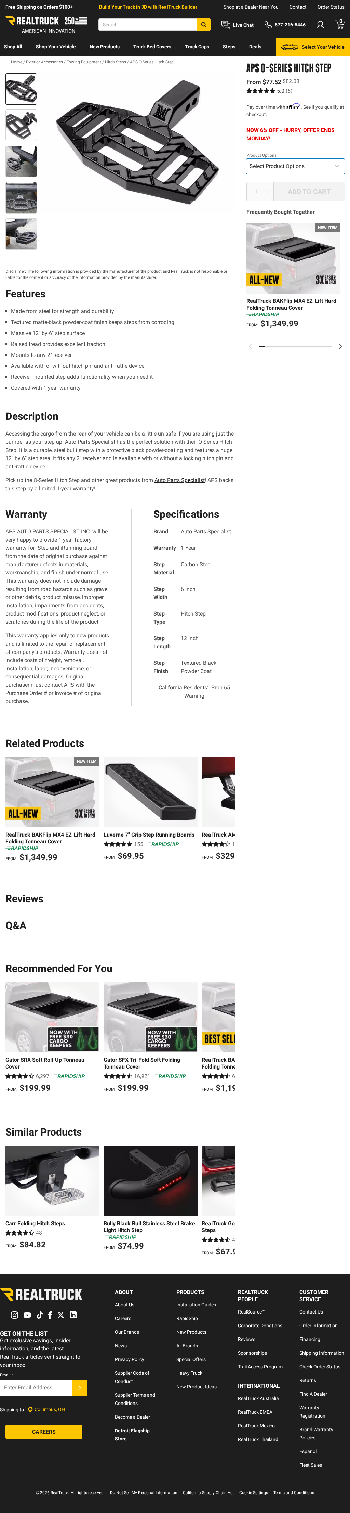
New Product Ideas (196, 1386)
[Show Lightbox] (137, 143)
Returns (307, 1380)
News (121, 1345)
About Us (124, 1304)
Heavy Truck (189, 1373)
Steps (229, 46)
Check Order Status (319, 1366)
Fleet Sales (310, 1465)
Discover (13, 64)
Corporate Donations (260, 1325)
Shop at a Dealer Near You (251, 7)
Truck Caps (197, 46)
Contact (298, 7)
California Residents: (194, 691)
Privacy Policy (129, 1359)
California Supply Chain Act (208, 1492)
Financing (309, 1339)
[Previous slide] (250, 346)
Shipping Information (321, 1353)
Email (7, 1375)
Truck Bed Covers (152, 46)
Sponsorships (252, 1353)
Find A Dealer (313, 1394)
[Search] (204, 24)
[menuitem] (13, 47)
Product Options (261, 155)
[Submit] (80, 1388)
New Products (105, 46)
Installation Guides (196, 1304)
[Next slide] (340, 346)
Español (308, 1451)
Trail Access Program (260, 1366)
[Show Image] (21, 89)
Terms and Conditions (293, 1492)
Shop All (13, 46)
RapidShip (187, 1318)
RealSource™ (251, 1312)
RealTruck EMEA (255, 1412)
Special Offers (191, 1359)
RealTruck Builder (177, 7)
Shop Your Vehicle (56, 46)
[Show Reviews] (269, 91)
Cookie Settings (253, 1492)
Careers (123, 1318)
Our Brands (127, 1332)
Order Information (318, 1325)
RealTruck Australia (258, 1398)
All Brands (187, 1345)
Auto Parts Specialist (179, 480)
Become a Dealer (132, 1417)
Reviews (246, 1339)
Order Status (331, 7)
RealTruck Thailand (258, 1439)
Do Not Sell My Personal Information (143, 1492)
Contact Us (311, 1312)
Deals (255, 46)
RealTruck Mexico (256, 1425)
